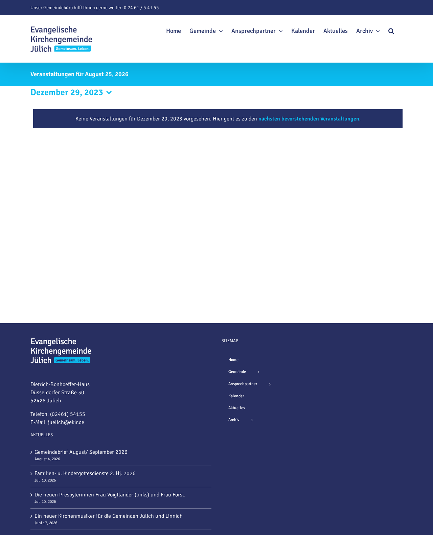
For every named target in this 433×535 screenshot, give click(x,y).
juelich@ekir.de (66, 422)
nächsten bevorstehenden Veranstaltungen (308, 118)
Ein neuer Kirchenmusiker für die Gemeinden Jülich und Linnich (109, 516)
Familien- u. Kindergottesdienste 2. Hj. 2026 (85, 473)
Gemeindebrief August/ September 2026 (81, 452)
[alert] (218, 118)
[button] (391, 30)
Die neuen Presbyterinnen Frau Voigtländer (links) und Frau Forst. (110, 494)
